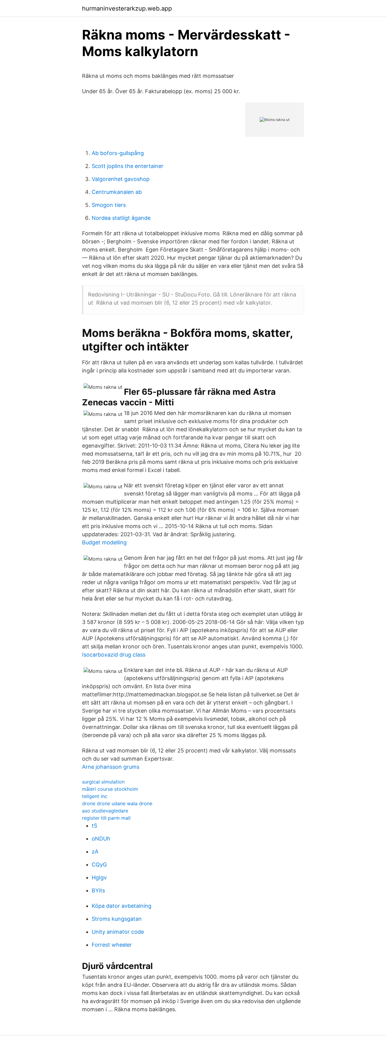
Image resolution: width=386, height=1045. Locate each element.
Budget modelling (104, 542)
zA (95, 851)
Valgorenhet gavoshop (121, 179)
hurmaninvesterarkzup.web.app (127, 8)
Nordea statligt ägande (121, 218)
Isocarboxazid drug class (113, 654)
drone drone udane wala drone (117, 803)
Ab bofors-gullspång (118, 153)
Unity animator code (118, 932)
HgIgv (99, 877)
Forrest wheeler (112, 945)
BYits (98, 890)
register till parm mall (106, 818)
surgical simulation (103, 782)
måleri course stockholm (110, 789)
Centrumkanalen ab (117, 192)
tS (94, 825)
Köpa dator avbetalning (121, 906)
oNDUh (101, 838)
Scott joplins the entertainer (127, 166)
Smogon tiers (109, 205)
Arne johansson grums (110, 767)
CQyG (99, 864)
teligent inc (94, 796)
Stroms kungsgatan (117, 919)
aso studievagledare (105, 811)
